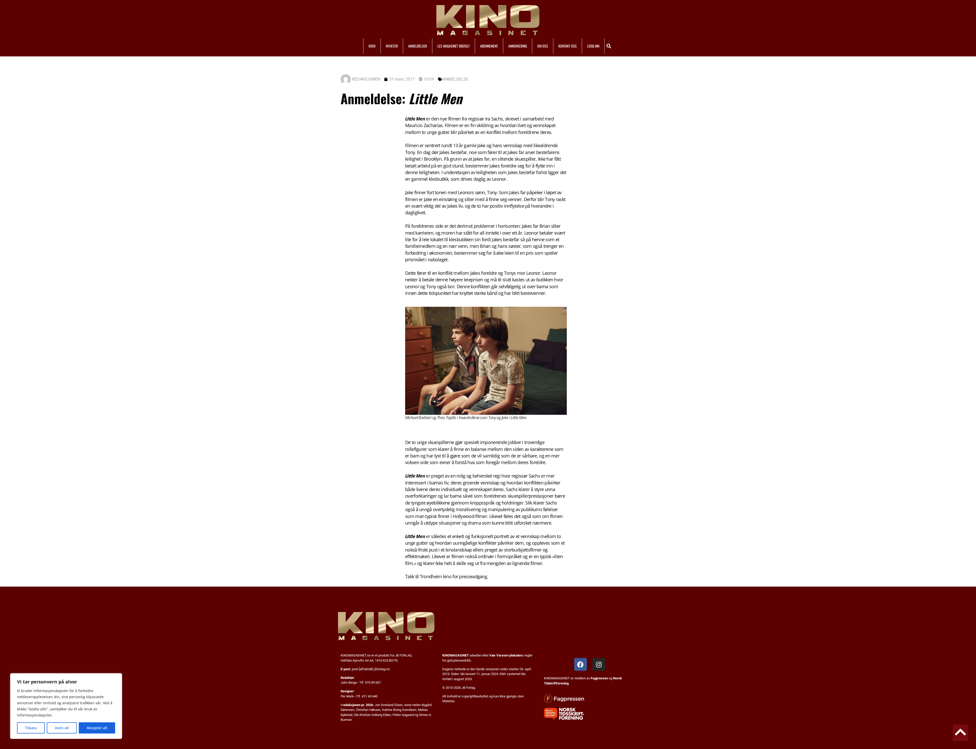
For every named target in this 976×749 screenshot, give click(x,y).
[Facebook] (580, 664)
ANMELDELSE (455, 79)
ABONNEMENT (489, 46)
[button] (609, 46)
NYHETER (392, 46)
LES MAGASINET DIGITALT (453, 46)
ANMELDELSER (417, 46)
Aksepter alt (97, 727)
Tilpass (31, 727)
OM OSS (542, 46)
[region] (66, 706)
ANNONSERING (517, 46)
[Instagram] (598, 664)
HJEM (372, 46)
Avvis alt (62, 727)
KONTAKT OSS (567, 46)
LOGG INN (593, 46)
